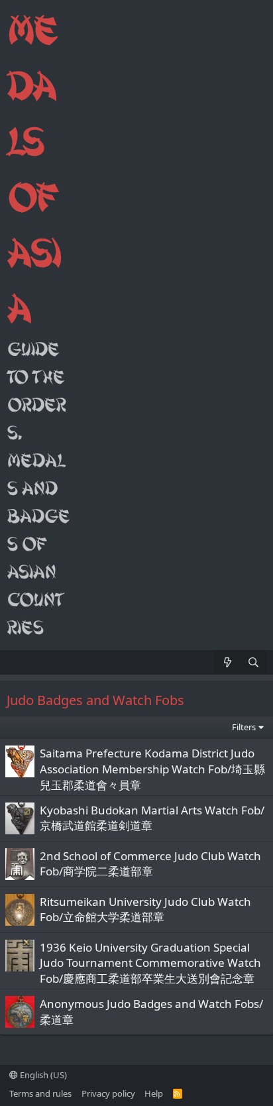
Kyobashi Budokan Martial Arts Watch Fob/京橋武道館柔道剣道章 (152, 818)
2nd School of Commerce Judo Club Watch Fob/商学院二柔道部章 (150, 863)
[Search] (253, 662)
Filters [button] (244, 727)
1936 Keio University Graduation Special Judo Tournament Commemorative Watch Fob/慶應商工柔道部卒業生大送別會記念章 (150, 963)
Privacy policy (108, 1093)
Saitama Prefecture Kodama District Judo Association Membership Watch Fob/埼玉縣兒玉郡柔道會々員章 (152, 769)
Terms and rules (40, 1093)
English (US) (42, 1075)
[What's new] (227, 662)
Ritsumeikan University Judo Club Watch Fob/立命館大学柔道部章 (145, 909)
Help (153, 1093)
